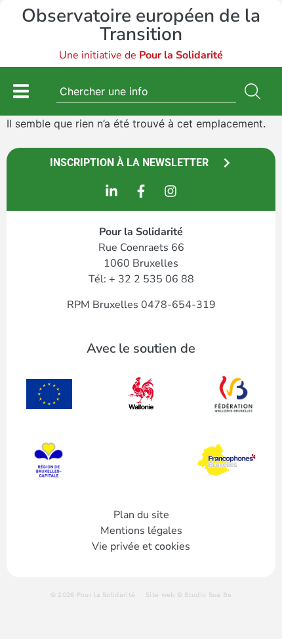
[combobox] (146, 91)
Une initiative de (141, 55)
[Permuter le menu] (21, 91)
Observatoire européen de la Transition (141, 25)
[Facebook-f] (141, 191)
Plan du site (141, 515)
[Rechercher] (255, 91)
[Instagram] (170, 191)
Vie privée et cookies (141, 546)
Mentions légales (141, 530)
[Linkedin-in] (111, 191)
